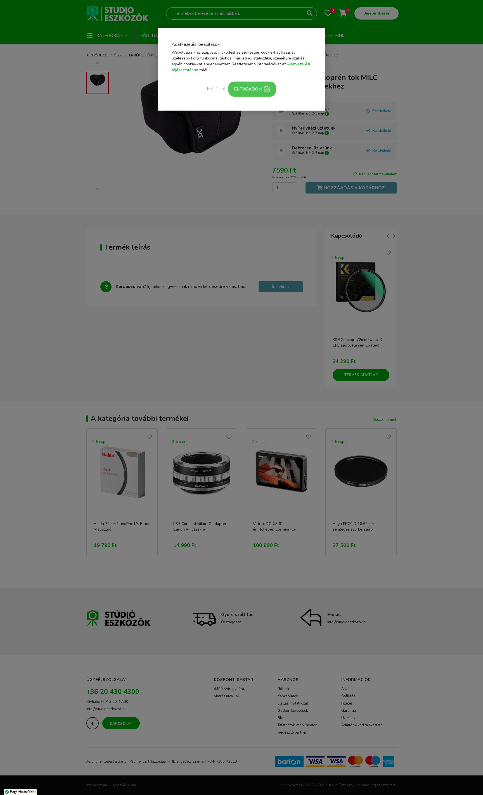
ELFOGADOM (248, 89)
